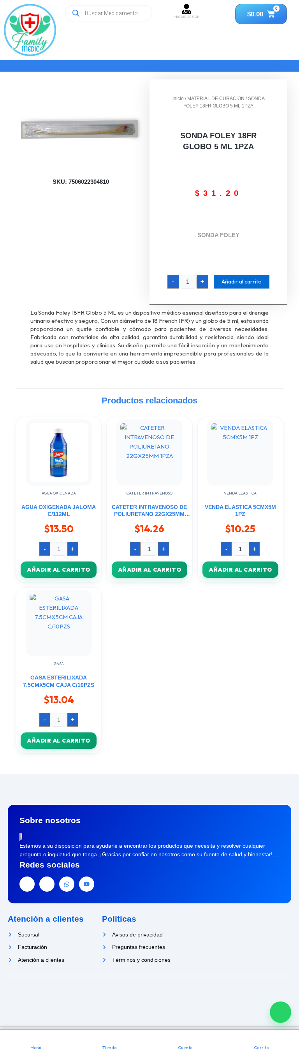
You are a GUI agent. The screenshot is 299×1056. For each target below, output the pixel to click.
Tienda (109, 1047)
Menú (35, 1047)
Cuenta (185, 1047)
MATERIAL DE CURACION (215, 98)
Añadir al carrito (242, 281)
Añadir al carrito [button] (58, 569)
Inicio (178, 98)
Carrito (261, 1047)
